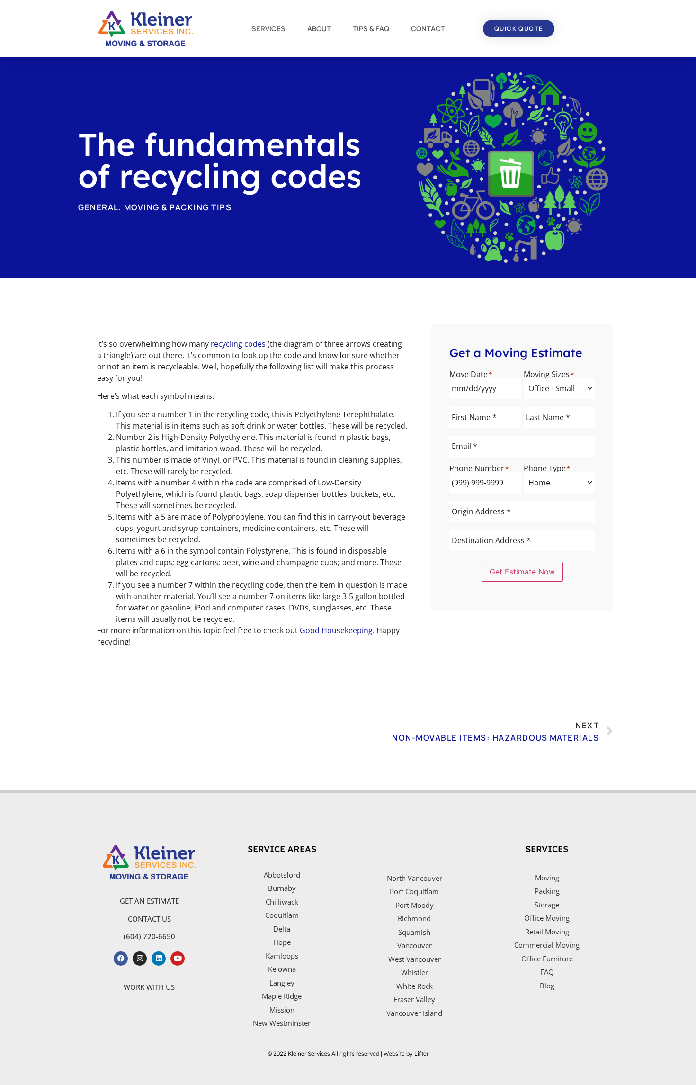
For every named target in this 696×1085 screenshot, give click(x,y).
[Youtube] (177, 958)
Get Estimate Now (522, 571)
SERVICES (268, 29)
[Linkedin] (159, 958)
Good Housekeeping (336, 630)
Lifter (421, 1053)
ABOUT (319, 29)
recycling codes (238, 344)
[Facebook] (121, 958)
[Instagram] (140, 958)
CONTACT (428, 29)
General (98, 207)
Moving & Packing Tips (178, 207)
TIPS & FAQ (371, 29)
